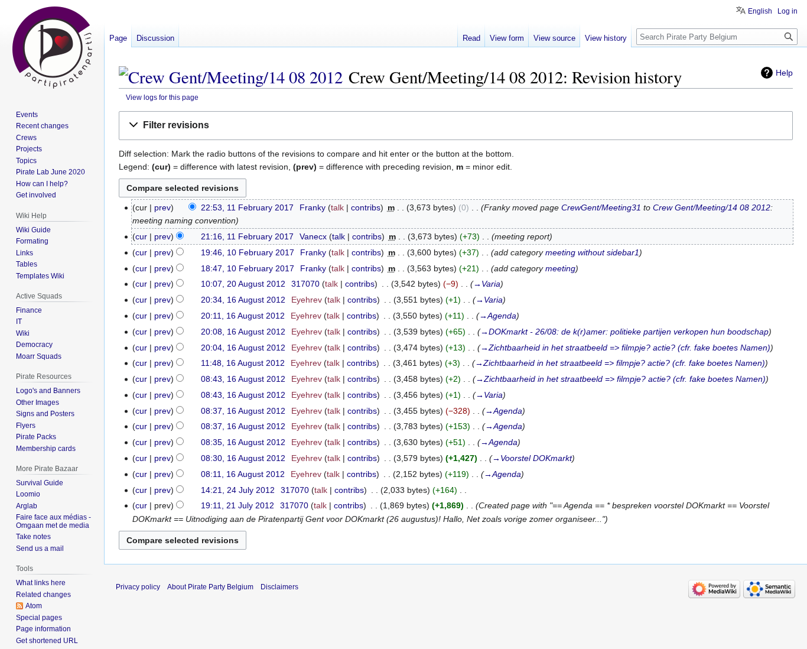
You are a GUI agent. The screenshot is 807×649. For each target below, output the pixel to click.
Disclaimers (279, 587)
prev (162, 207)
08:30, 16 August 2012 (243, 458)
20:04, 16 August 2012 (243, 347)
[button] (456, 125)
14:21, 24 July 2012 (238, 490)
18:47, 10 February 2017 (247, 268)
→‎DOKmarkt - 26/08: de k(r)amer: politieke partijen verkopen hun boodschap (624, 331)
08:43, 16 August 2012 (243, 379)
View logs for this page (162, 97)
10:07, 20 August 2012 (243, 283)
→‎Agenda (497, 315)
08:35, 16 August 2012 (243, 442)
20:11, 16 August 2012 (243, 315)
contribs (365, 207)
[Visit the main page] (52, 47)
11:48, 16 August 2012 (243, 363)
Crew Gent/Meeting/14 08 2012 (711, 207)
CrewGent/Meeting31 (601, 207)
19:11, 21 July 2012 (237, 505)
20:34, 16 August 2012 (243, 299)
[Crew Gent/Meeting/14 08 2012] (231, 77)
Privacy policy (138, 587)
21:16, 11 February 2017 (247, 236)
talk (337, 207)
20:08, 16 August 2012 (243, 331)
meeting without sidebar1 (592, 252)
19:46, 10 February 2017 (247, 252)
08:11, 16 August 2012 (243, 474)
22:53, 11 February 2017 (247, 207)
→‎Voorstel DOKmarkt (532, 458)
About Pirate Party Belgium (210, 587)
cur (141, 236)
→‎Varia (486, 283)
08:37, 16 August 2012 (243, 411)
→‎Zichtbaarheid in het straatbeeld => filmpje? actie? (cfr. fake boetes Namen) (625, 347)
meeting (560, 268)
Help (784, 72)
